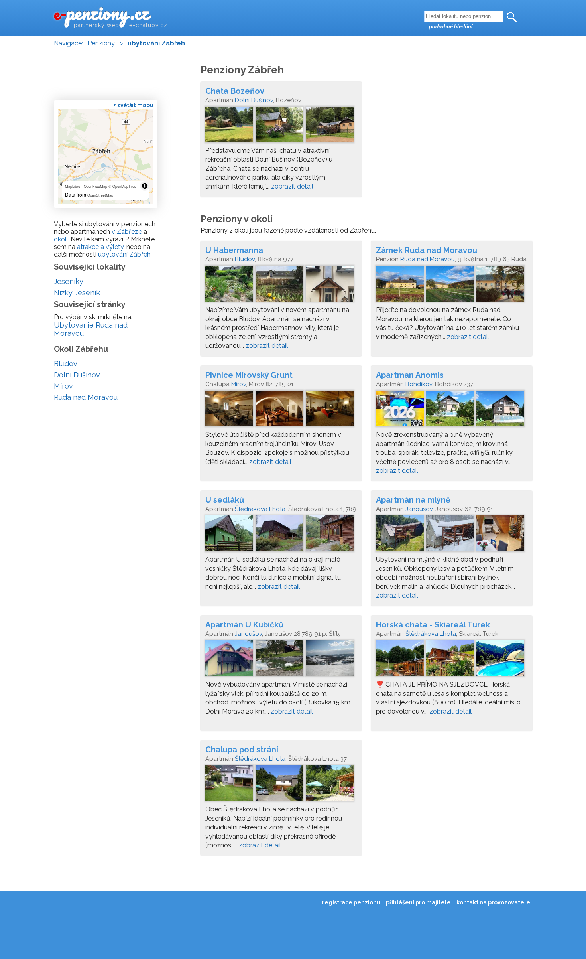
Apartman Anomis (410, 375)
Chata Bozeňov (234, 91)
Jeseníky (68, 281)
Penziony (101, 43)
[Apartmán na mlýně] (451, 535)
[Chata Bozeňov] (281, 126)
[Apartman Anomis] (451, 410)
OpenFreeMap (95, 186)
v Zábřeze (127, 231)
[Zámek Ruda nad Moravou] (451, 286)
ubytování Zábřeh (124, 254)
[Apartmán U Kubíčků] (281, 660)
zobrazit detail (292, 186)
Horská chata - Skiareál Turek (433, 624)
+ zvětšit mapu (133, 105)
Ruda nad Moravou (427, 259)
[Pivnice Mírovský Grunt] (281, 410)
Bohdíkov (418, 384)
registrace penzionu (351, 902)
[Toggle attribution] (144, 186)
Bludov (245, 259)
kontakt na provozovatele (493, 902)
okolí (61, 239)
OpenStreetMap (100, 195)
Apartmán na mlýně (413, 499)
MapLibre (72, 186)
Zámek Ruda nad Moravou (426, 250)
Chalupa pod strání (241, 749)
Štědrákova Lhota (260, 509)
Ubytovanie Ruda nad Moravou (91, 329)
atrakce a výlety (100, 247)
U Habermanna (234, 250)
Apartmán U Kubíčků (244, 624)
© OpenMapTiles (122, 186)
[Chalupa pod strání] (281, 785)
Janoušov (419, 509)
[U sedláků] (281, 535)
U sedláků (224, 499)
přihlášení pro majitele (418, 902)
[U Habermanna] (281, 286)
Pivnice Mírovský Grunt (249, 375)
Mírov (238, 384)
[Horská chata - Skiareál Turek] (451, 660)
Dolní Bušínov (254, 100)
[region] (105, 156)
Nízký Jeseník (77, 292)
